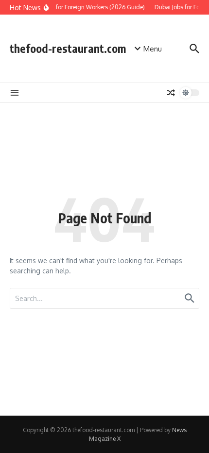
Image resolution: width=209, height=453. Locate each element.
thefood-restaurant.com (68, 48)
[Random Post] (171, 93)
